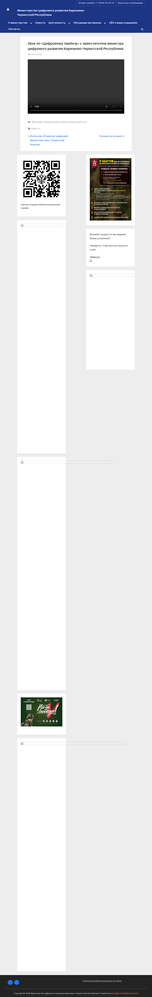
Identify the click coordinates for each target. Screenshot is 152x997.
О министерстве (17, 22)
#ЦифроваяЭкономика (56, 122)
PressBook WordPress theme (125, 993)
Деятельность (57, 22)
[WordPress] (17, 982)
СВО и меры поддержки (123, 22)
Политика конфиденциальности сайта (102, 981)
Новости (40, 22)
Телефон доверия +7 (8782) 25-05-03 (96, 3)
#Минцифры (37, 122)
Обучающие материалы (87, 22)
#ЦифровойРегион (77, 122)
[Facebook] (10, 982)
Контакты (14, 29)
